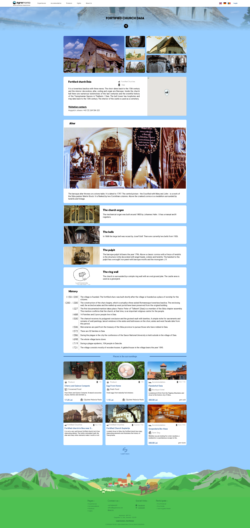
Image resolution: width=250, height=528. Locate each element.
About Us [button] (89, 3)
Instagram (141, 508)
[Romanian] (229, 3)
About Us (111, 510)
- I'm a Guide (160, 506)
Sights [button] (79, 3)
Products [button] (69, 3)
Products (91, 509)
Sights (90, 511)
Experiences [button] (42, 3)
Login (236, 3)
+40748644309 (112, 505)
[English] (220, 3)
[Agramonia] (21, 3)
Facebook (141, 505)
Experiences (92, 504)
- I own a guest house (163, 509)
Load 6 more (125, 454)
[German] (225, 3)
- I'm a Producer (161, 504)
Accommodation (93, 506)
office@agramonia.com (115, 508)
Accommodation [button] (56, 3)
